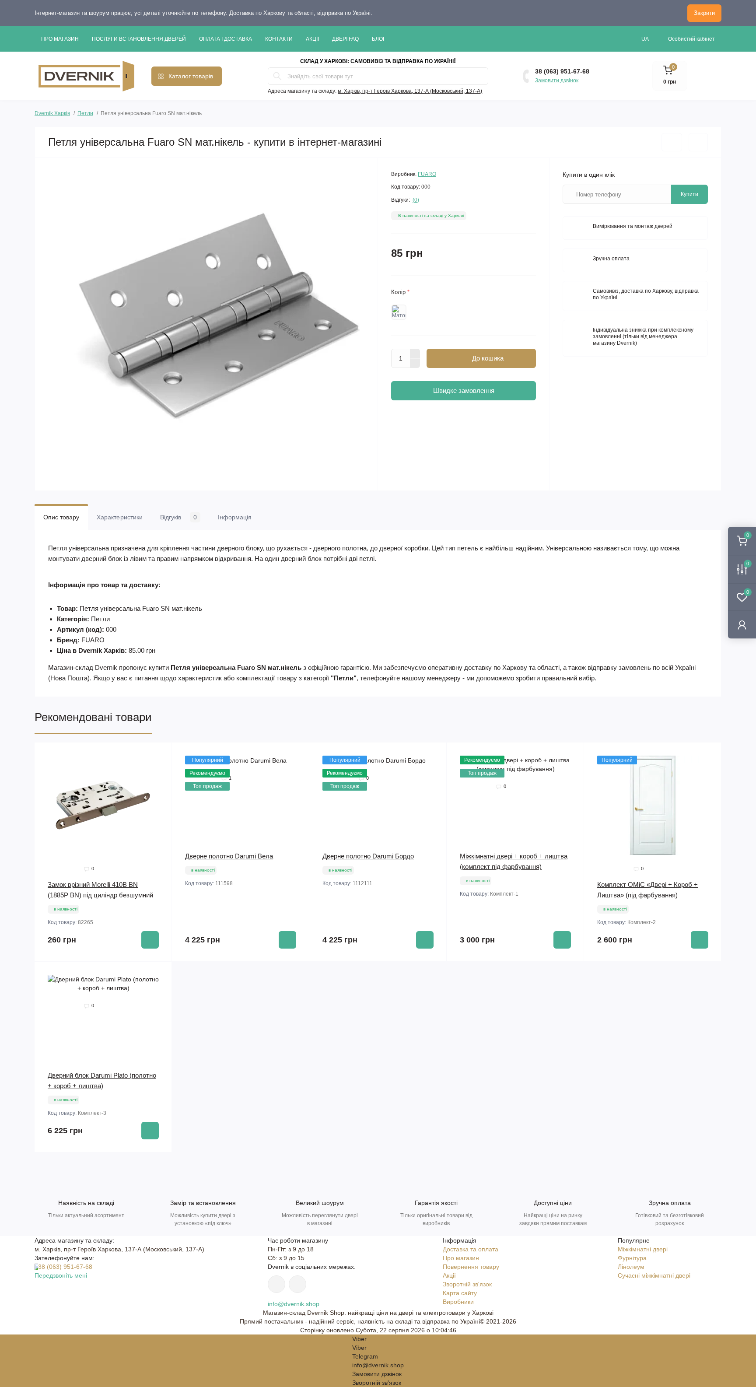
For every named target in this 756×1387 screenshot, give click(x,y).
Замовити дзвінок (556, 80)
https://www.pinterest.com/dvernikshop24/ (276, 1284)
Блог (379, 39)
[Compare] (158, 788)
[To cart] (150, 940)
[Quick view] (158, 755)
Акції (312, 39)
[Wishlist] (158, 772)
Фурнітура (632, 1257)
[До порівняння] (698, 142)
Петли (85, 113)
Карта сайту (460, 1292)
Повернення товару (471, 1266)
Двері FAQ (345, 39)
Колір (400, 292)
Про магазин (60, 39)
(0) (416, 200)
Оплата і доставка (225, 39)
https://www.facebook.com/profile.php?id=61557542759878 (297, 1284)
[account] (742, 624)
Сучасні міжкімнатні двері (654, 1275)
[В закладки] (672, 142)
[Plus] (415, 353)
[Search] (277, 76)
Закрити (704, 13)
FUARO (427, 174)
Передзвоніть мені (61, 1275)
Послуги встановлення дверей (139, 39)
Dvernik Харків (52, 112)
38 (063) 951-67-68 (562, 71)
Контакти (279, 39)
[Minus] (415, 363)
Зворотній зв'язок (467, 1284)
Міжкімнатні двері (643, 1249)
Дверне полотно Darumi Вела (229, 856)
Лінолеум (631, 1266)
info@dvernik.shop (293, 1303)
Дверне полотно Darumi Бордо (368, 856)
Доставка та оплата (470, 1249)
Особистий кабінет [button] (691, 39)
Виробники (458, 1301)
